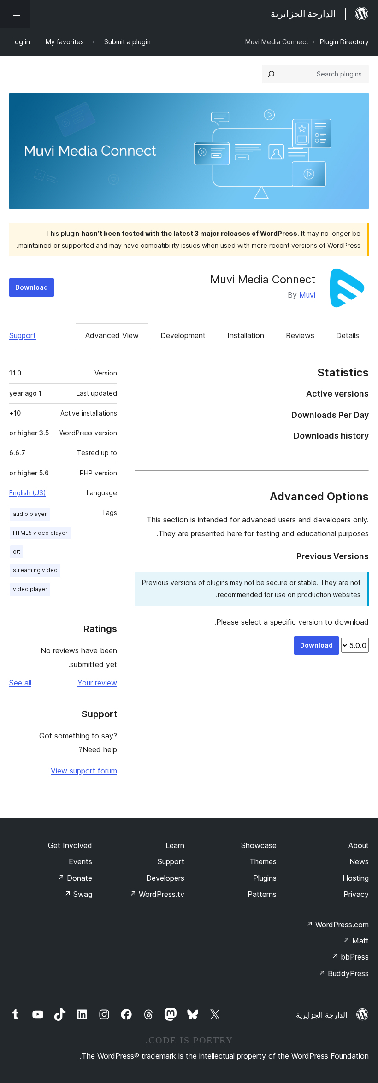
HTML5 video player (40, 532)
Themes (263, 861)
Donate (75, 878)
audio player (30, 513)
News (359, 861)
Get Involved (70, 845)
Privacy (356, 894)
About (358, 845)
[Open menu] (15, 14)
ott (16, 551)
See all (20, 682)
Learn (174, 845)
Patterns (262, 894)
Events (80, 861)
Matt (356, 940)
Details (347, 335)
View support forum (84, 770)
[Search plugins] (271, 74)
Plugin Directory (344, 42)
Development (183, 335)
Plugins (265, 878)
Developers (165, 878)
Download (31, 287)
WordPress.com (337, 924)
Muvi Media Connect (262, 279)
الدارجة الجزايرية (321, 1014)
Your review (97, 682)
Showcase (259, 845)
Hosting (356, 878)
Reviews (300, 335)
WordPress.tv (157, 894)
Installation (245, 335)
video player (30, 588)
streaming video (35, 570)
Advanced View (112, 335)
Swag (78, 894)
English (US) (27, 493)
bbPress (350, 956)
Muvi (307, 294)
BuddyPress (344, 973)
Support (22, 335)
